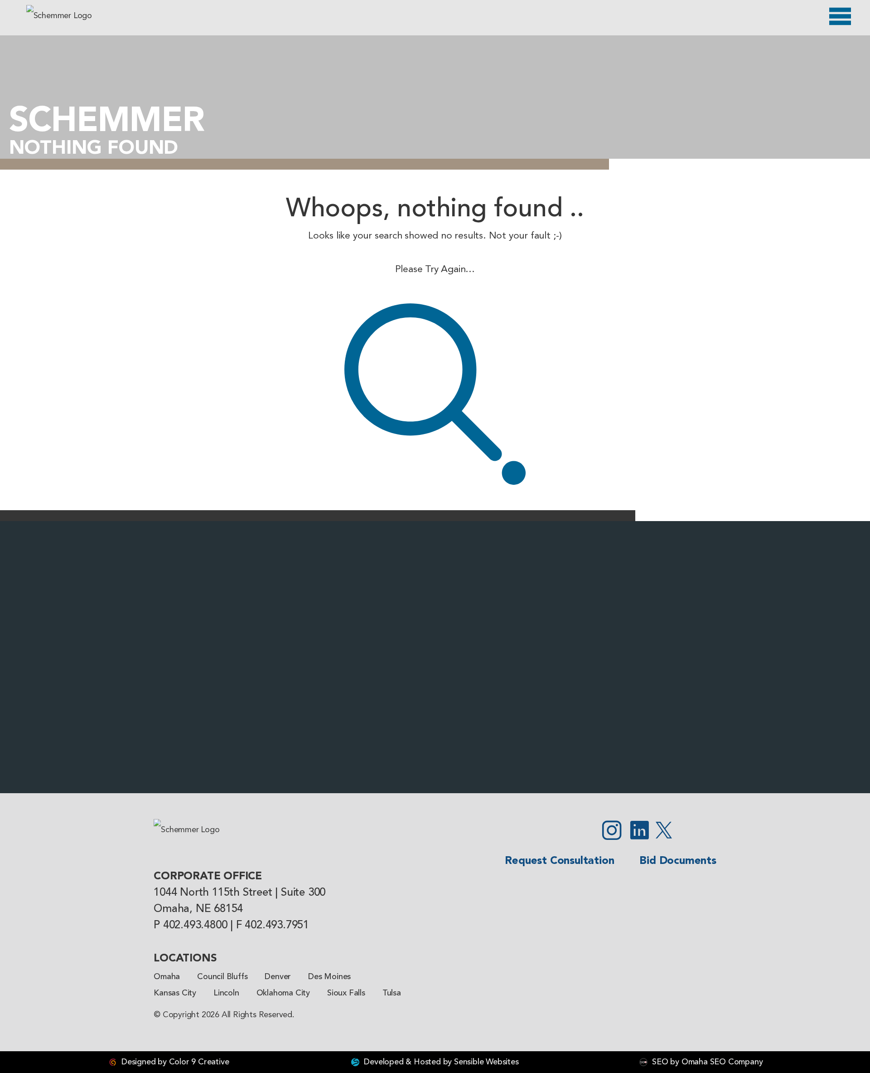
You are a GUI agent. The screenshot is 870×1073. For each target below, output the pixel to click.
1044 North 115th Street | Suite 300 (239, 893)
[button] (11, 657)
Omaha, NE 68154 (198, 909)
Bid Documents (677, 861)
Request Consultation (559, 861)
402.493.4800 (195, 925)
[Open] (840, 16)
